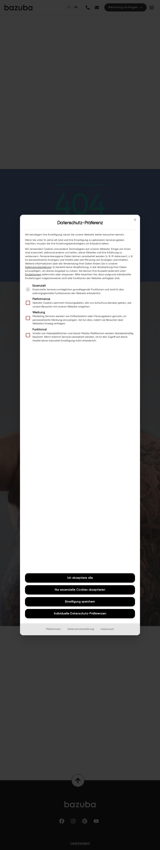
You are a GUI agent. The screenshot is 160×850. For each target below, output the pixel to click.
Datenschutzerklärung (38, 267)
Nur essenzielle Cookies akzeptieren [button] (80, 589)
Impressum (107, 629)
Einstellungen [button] (33, 274)
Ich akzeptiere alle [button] (80, 577)
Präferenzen (53, 629)
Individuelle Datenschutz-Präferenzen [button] (80, 613)
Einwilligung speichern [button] (80, 601)
